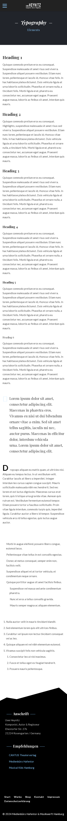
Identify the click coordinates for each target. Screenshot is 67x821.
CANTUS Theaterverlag (22, 755)
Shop (28, 796)
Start (7, 796)
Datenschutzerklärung (17, 801)
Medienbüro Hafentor (21, 761)
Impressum (53, 796)
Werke (18, 796)
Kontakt (39, 796)
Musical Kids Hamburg (21, 767)
